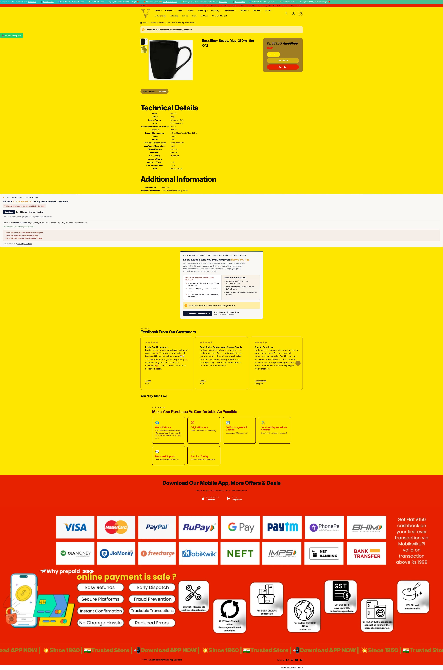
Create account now (129, 2)
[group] (144, 41)
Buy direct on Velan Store (199, 313)
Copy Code (9, 212)
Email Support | (155, 660)
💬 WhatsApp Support (11, 35)
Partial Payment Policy (24, 244)
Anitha (148, 381)
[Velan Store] (145, 13)
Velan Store (286, 667)
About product (149, 91)
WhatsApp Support (172, 660)
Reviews (162, 91)
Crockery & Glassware (157, 23)
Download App (8, 2)
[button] (286, 13)
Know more (183, 2)
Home (145, 23)
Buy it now (283, 67)
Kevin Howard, (260, 381)
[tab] (149, 91)
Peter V (203, 381)
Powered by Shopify (297, 667)
